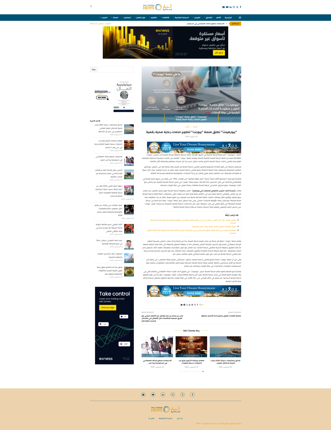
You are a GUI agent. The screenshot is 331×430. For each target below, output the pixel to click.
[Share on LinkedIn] (189, 305)
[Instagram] (234, 7)
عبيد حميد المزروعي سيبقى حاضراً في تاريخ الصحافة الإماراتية (109, 242)
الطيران (197, 17)
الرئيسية (228, 17)
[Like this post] (200, 305)
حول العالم (140, 17)
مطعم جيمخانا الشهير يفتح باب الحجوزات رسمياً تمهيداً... (191, 362)
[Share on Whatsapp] (187, 305)
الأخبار (218, 17)
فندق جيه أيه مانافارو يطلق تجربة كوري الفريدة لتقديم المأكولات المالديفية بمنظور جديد (109, 271)
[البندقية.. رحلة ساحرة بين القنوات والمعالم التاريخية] (129, 258)
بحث (93, 69)
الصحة (115, 17)
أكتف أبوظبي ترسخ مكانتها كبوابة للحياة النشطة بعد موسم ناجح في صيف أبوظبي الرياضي (109, 228)
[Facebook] (240, 7)
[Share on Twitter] (195, 305)
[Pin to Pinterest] (192, 305)
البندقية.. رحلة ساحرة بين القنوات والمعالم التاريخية (109, 255)
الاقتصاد (165, 17)
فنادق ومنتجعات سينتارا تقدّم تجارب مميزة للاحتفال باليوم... (225, 362)
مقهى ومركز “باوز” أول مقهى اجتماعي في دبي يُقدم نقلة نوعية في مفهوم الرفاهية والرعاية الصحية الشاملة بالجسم (193, 221)
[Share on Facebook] (197, 305)
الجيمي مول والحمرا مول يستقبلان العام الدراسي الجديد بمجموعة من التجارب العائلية (108, 173)
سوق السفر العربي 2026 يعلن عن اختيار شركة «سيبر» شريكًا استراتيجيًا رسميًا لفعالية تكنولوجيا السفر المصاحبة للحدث (108, 191)
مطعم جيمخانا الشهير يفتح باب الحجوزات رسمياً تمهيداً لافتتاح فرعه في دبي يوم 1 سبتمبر (108, 144)
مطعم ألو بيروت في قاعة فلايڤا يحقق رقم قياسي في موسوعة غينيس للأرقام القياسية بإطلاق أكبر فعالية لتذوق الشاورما (191, 232)
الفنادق (209, 17)
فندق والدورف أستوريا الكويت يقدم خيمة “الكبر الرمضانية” (214, 226)
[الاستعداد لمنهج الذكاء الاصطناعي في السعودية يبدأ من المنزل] (157, 346)
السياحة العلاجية (182, 17)
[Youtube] (227, 7)
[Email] (223, 7)
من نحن (180, 418)
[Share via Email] (181, 305)
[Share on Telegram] (184, 305)
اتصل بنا (151, 418)
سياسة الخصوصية (165, 418)
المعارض (127, 17)
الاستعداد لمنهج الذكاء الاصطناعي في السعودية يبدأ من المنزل (109, 158)
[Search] (91, 7)
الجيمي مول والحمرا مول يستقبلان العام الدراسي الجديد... (201, 23)
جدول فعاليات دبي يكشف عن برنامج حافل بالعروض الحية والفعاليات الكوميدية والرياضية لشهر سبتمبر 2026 (108, 210)
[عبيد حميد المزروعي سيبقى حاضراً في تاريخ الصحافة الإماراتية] (129, 245)
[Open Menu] (240, 17)
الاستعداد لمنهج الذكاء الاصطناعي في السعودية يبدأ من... (157, 362)
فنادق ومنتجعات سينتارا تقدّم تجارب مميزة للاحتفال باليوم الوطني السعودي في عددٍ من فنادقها (108, 128)
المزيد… (104, 17)
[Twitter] (237, 7)
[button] (226, 24)
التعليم (154, 17)
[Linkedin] (231, 7)
